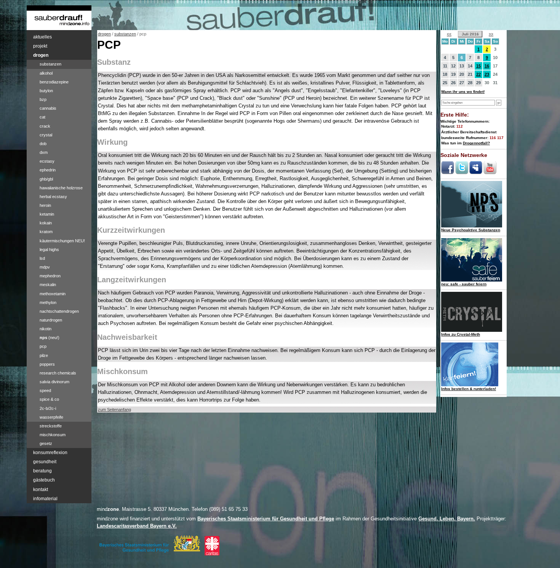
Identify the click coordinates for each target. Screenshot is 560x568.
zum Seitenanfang (114, 409)
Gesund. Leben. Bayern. (446, 519)
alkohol (46, 73)
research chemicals (58, 373)
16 (487, 66)
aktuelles (42, 37)
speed (45, 390)
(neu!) (49, 337)
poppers (47, 364)
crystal (46, 135)
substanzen (50, 64)
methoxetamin (53, 293)
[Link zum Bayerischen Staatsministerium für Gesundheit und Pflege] (150, 554)
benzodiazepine (54, 82)
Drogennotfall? (476, 143)
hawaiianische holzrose (61, 188)
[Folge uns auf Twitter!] (461, 173)
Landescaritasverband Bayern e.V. (137, 526)
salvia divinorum (54, 381)
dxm (44, 152)
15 (478, 66)
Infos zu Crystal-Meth (460, 334)
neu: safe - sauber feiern (463, 284)
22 (478, 74)
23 (487, 74)
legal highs (49, 249)
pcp (43, 346)
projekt (40, 46)
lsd (42, 258)
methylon (48, 302)
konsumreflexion (50, 452)
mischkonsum (53, 434)
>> (491, 34)
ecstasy (47, 161)
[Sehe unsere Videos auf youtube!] (489, 173)
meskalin (48, 284)
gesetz (46, 443)
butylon (46, 90)
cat (42, 117)
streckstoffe (51, 426)
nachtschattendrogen (59, 311)
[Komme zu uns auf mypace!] (475, 173)
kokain (46, 223)
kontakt (40, 489)
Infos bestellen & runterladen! (468, 389)
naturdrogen (51, 320)
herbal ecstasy (53, 196)
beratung (42, 471)
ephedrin (48, 170)
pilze (44, 355)
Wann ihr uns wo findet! (463, 92)
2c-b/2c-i (48, 408)
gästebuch (44, 480)
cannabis (48, 108)
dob (43, 143)
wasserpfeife (51, 417)
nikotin (45, 328)
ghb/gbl (46, 179)
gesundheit (44, 461)
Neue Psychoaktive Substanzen (470, 230)
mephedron (50, 276)
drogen (104, 34)
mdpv (45, 267)
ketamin (47, 214)
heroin (45, 205)
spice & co (49, 399)
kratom (46, 231)
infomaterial (45, 498)
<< (449, 34)
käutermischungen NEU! (62, 240)
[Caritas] (212, 554)
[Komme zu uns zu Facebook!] (447, 173)
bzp (43, 99)
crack (45, 126)
